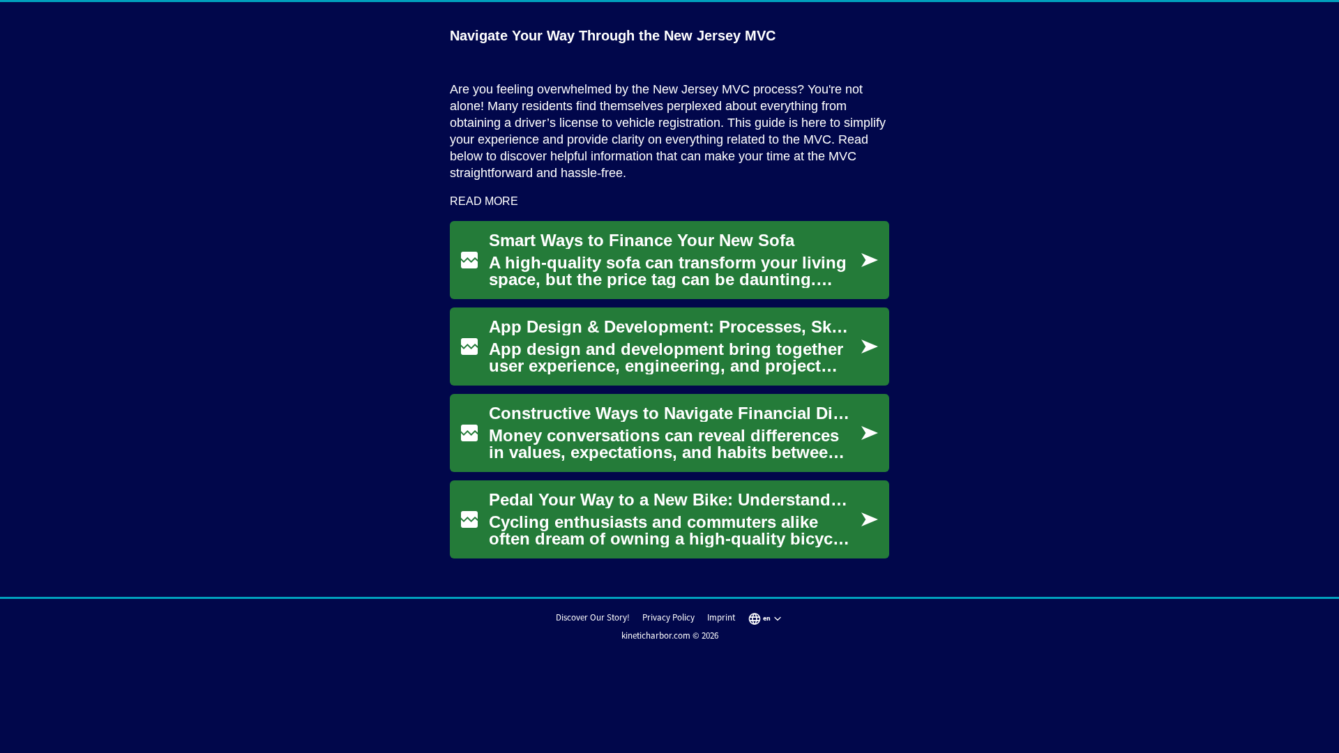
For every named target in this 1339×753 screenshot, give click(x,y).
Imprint (721, 617)
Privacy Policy (668, 617)
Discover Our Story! (593, 617)
